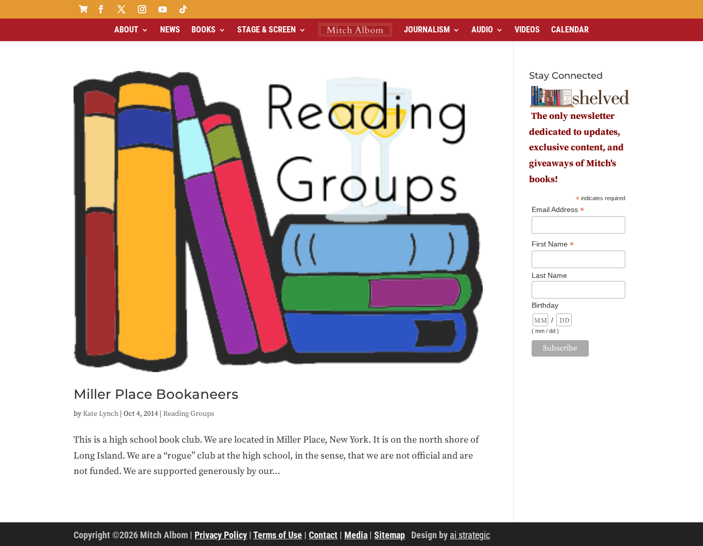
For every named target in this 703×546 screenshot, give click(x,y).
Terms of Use (277, 535)
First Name (553, 244)
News (170, 29)
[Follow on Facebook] (101, 9)
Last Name (549, 275)
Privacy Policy (221, 535)
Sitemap (389, 535)
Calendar (570, 29)
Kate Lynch (100, 413)
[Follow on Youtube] (162, 9)
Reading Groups (188, 413)
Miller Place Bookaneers (156, 394)
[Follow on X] (121, 9)
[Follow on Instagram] (142, 9)
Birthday (545, 305)
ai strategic (470, 535)
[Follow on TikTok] (183, 9)
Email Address (558, 210)
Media (355, 535)
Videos (527, 29)
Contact (323, 535)
